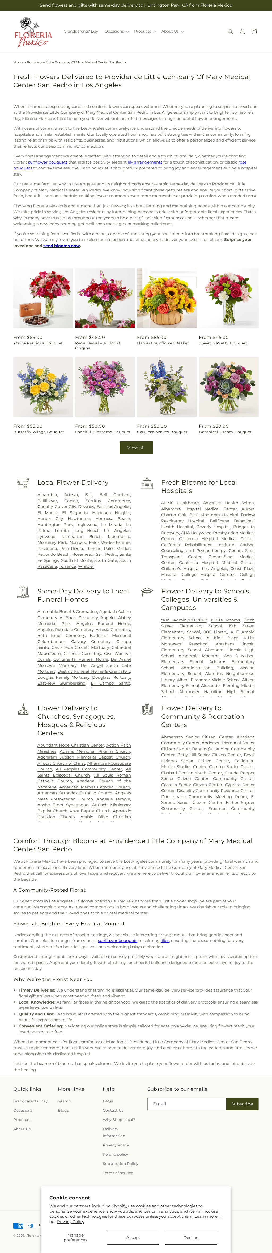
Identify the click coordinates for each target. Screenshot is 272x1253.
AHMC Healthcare (180, 502)
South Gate (105, 560)
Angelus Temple (113, 798)
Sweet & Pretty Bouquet (223, 343)
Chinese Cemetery (82, 653)
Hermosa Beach (112, 518)
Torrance (67, 566)
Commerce (119, 500)
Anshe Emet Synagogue (63, 804)
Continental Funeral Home (80, 659)
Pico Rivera (71, 548)
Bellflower (47, 500)
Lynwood (46, 536)
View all (136, 447)
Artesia (71, 494)
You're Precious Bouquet (38, 343)
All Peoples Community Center (89, 769)
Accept (133, 1237)
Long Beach (86, 530)
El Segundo (74, 512)
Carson (71, 500)
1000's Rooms (225, 620)
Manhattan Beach (81, 536)
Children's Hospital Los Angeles (194, 568)
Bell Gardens (115, 494)
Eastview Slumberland (61, 683)
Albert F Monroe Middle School (208, 679)
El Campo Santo (110, 683)
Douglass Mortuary (111, 677)
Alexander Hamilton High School (216, 691)
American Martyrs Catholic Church (94, 787)
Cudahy (45, 506)
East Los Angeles (113, 506)
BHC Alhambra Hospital (213, 514)
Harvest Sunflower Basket (163, 343)
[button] (116, 31)
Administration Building (207, 667)
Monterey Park (52, 542)
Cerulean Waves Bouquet (162, 432)
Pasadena (47, 548)
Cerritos (93, 500)
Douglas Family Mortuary (63, 677)
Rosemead (83, 554)
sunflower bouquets (47, 162)
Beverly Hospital (213, 526)
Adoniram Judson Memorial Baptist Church (83, 757)
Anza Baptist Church (90, 810)
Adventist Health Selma (228, 502)
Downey (86, 506)
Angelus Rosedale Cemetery (65, 629)
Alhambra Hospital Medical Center (199, 508)
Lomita (62, 530)
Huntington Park (55, 524)
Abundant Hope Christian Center (70, 745)
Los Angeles (117, 530)
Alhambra (47, 494)
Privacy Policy (70, 1221)
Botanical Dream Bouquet (225, 432)
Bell (88, 494)
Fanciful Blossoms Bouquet (103, 432)
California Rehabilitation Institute (197, 544)
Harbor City (50, 518)
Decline (191, 1237)
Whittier (86, 566)
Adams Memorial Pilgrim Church (95, 751)
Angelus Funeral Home (103, 623)
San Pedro (106, 554)
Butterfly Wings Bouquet (38, 432)
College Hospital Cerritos (208, 574)
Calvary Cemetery (90, 641)
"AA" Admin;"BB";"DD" (184, 620)
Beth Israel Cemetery (61, 635)
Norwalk (78, 542)
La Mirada (111, 524)
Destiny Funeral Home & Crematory (94, 671)
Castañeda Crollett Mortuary (80, 647)
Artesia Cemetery (113, 629)
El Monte (47, 512)
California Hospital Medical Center (216, 538)
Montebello (119, 536)
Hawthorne (79, 518)
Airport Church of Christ (61, 763)
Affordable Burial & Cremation (67, 611)
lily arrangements (145, 162)
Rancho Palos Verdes (108, 548)
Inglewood (86, 524)
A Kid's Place (222, 637)
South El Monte (76, 560)
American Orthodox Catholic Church (74, 792)
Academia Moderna (199, 655)
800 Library (215, 631)
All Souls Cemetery (79, 617)
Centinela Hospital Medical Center (216, 562)
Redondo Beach (53, 554)
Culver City (65, 506)
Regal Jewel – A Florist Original (98, 345)
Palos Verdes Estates (109, 542)
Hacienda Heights (111, 512)
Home (18, 62)
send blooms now (61, 245)
